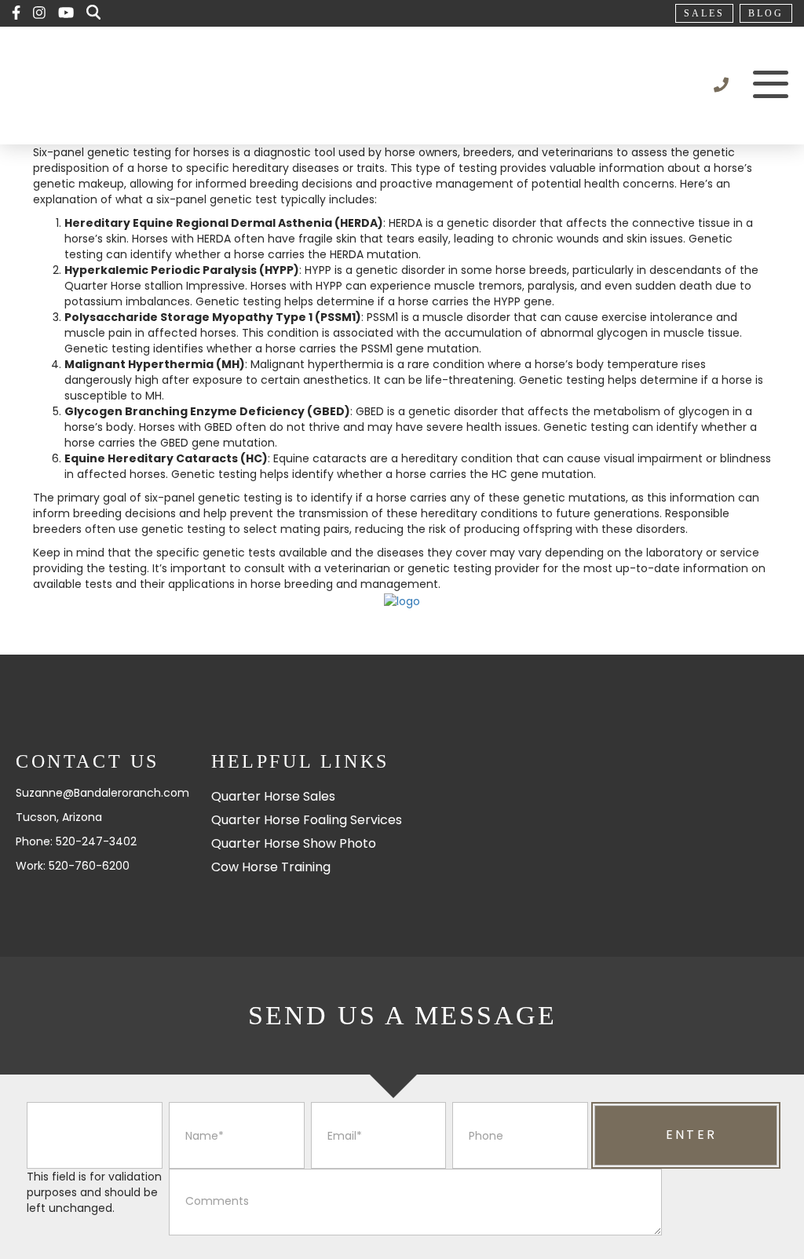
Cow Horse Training (271, 867)
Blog (766, 13)
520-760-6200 (89, 866)
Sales (704, 13)
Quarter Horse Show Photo (293, 843)
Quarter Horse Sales (273, 796)
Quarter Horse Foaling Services (306, 820)
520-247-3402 (96, 841)
